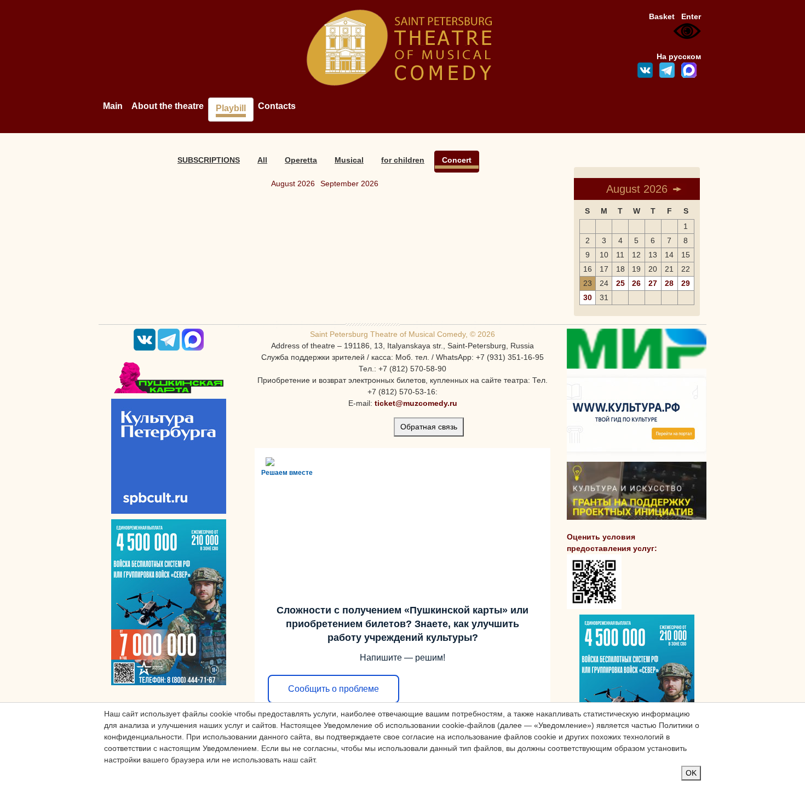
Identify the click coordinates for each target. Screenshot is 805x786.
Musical (349, 160)
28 (669, 283)
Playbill (231, 108)
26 (636, 283)
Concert (457, 160)
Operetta (301, 160)
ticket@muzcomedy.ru (416, 403)
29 (685, 283)
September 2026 (349, 183)
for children (402, 160)
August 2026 (293, 183)
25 (620, 283)
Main (113, 106)
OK (691, 772)
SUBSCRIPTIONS (208, 160)
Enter (691, 16)
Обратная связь (428, 426)
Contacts (277, 106)
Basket (662, 16)
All (262, 160)
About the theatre (167, 106)
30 (587, 297)
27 (652, 283)
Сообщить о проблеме (333, 688)
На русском (679, 56)
